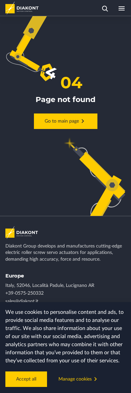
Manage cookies (75, 379)
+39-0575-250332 (24, 293)
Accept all (26, 379)
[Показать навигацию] (122, 8)
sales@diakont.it (21, 301)
